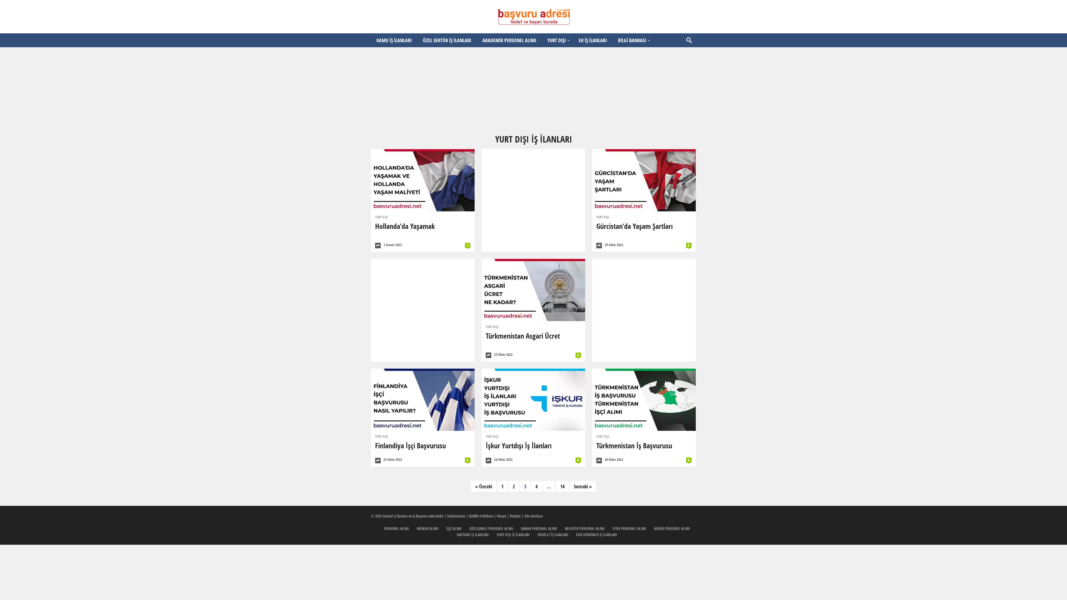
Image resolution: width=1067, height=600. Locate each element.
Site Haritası (533, 516)
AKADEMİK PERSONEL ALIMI (509, 40)
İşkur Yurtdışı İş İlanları (519, 446)
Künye (501, 516)
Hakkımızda (456, 516)
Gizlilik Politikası (481, 516)
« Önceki (483, 486)
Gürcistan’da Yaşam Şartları (634, 226)
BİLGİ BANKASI (632, 40)
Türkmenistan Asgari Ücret (523, 336)
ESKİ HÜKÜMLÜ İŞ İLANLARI (596, 534)
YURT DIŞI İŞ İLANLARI (513, 534)
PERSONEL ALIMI (396, 528)
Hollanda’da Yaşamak (405, 226)
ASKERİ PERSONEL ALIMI (672, 528)
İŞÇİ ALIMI (454, 528)
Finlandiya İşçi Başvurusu (410, 446)
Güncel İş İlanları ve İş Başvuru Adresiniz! (413, 516)
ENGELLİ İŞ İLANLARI (552, 534)
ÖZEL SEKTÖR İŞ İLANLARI (447, 40)
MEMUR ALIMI (427, 528)
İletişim (515, 516)
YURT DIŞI (556, 40)
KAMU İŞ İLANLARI (394, 40)
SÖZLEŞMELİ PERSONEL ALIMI (491, 528)
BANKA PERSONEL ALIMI (539, 528)
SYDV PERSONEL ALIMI (629, 528)
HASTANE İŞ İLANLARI (473, 534)
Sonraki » (583, 486)
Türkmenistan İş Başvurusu (634, 446)
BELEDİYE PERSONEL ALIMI (585, 528)
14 (562, 486)
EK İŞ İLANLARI (593, 40)
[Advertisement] (533, 90)
